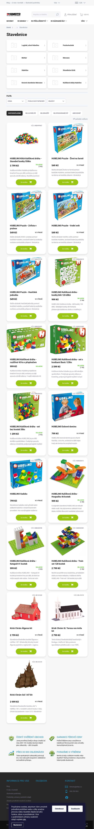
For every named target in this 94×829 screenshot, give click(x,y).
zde (24, 819)
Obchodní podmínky (33, 3)
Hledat (57, 14)
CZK (80, 3)
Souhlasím (75, 809)
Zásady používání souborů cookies (19, 801)
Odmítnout (59, 809)
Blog (8, 3)
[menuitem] (11, 21)
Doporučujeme (14, 113)
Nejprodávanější (60, 113)
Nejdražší (44, 113)
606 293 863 (74, 791)
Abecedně (77, 113)
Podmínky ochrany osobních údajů (19, 797)
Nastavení (17, 825)
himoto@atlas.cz (76, 787)
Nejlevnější (30, 113)
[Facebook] (66, 797)
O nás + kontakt (17, 3)
